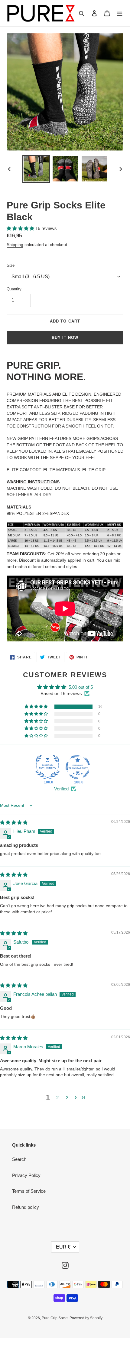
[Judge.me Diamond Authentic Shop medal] (47, 767)
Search (19, 1159)
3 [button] (67, 1097)
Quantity (14, 289)
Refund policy (25, 1207)
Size (11, 265)
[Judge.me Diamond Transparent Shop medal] (78, 767)
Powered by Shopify (86, 1318)
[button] (21, 228)
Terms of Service (29, 1191)
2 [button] (57, 1097)
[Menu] (119, 13)
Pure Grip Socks (55, 1318)
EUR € (63, 1246)
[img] (14, 822)
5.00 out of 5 (81, 687)
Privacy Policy (26, 1175)
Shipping (15, 244)
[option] (36, 169)
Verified (61, 788)
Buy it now (65, 337)
